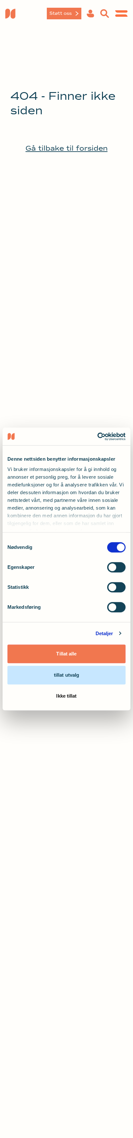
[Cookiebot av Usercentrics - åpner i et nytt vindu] (97, 436)
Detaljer (104, 633)
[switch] (116, 567)
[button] (90, 13)
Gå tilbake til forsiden (66, 148)
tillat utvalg (66, 675)
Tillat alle (66, 653)
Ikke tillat (66, 696)
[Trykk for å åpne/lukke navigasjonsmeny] (121, 13)
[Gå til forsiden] (25, 13)
